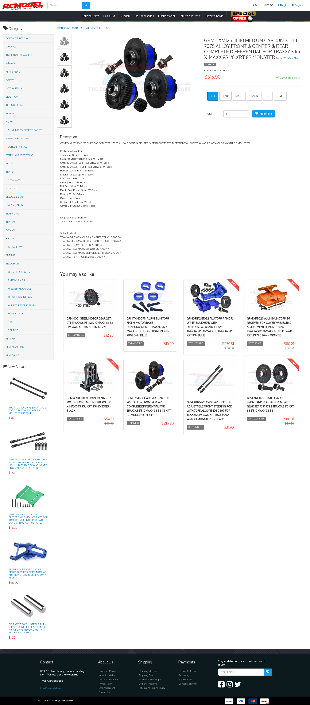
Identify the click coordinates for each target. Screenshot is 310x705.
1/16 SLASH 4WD (15, 247)
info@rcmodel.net (50, 688)
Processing (184, 675)
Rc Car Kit (109, 16)
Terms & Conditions (108, 679)
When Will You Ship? (150, 679)
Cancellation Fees (188, 683)
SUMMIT (10, 255)
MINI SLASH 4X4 (15, 347)
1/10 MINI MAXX (14, 313)
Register (299, 5)
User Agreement (106, 688)
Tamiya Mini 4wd (189, 16)
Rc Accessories (144, 16)
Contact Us (104, 692)
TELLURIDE (12, 263)
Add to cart (265, 114)
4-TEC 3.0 (11, 188)
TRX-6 (9, 172)
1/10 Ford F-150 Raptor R (19, 272)
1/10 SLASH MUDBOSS (18, 288)
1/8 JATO (11, 322)
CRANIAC (11, 46)
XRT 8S (103, 28)
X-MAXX (10, 63)
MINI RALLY (12, 355)
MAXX (9, 163)
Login (283, 5)
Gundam (125, 16)
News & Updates (106, 675)
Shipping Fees (146, 675)
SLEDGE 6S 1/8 (14, 196)
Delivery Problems (148, 683)
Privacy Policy (105, 683)
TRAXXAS (89, 28)
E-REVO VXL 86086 (17, 138)
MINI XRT (11, 338)
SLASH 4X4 (12, 96)
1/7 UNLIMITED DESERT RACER (24, 130)
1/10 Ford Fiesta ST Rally (19, 297)
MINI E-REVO (13, 71)
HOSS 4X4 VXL (14, 180)
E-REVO (10, 80)
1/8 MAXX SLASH (15, 280)
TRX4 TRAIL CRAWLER (18, 55)
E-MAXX (10, 230)
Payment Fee (185, 679)
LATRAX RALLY (14, 88)
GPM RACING (289, 58)
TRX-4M (10, 222)
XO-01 (9, 121)
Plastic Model (166, 16)
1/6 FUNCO (12, 330)
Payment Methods (188, 671)
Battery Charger (214, 16)
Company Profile (107, 671)
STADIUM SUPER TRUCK (20, 155)
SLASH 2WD (13, 213)
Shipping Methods (148, 671)
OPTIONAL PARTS (68, 28)
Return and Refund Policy (152, 688)
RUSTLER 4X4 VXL (16, 146)
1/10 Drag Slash (14, 205)
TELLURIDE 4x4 (15, 105)
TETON (10, 113)
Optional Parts (90, 16)
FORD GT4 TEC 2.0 (17, 38)
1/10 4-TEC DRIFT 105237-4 (21, 305)
